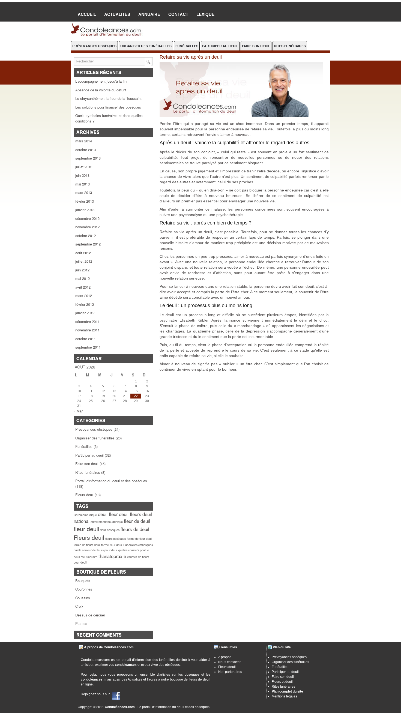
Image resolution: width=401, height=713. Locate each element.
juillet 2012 (83, 261)
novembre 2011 (87, 329)
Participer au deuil (220, 45)
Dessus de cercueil (90, 615)
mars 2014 (83, 140)
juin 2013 (82, 175)
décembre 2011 (87, 321)
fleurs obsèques (115, 539)
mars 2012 (83, 295)
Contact (178, 14)
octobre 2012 (85, 235)
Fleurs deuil (84, 494)
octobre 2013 (85, 149)
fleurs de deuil (135, 529)
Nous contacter (229, 662)
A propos (224, 657)
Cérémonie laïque (85, 515)
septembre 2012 (88, 244)
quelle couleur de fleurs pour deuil (95, 550)
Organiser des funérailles (146, 45)
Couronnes (83, 589)
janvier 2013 (84, 209)
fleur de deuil (137, 520)
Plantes (81, 623)
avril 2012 (83, 287)
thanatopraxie (112, 556)
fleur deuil (86, 529)
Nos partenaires (230, 672)
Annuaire (149, 14)
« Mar (78, 411)
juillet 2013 (83, 166)
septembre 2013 (88, 158)
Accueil (87, 14)
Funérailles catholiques (138, 545)
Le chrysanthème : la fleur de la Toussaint (108, 98)
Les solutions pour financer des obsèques (108, 107)
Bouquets (82, 580)
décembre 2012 (87, 218)
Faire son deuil (256, 45)
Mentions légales (284, 696)
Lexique (205, 14)
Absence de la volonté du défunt (100, 89)
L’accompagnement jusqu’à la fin (101, 81)
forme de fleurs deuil (87, 545)
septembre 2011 (88, 347)
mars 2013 (83, 192)
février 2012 (84, 304)
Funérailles (186, 45)
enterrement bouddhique (107, 522)
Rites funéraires (290, 45)
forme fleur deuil (111, 545)
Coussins (82, 597)
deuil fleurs (130, 514)
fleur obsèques (109, 530)
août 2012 (83, 252)
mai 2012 (82, 278)
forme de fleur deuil (139, 539)
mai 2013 (82, 184)
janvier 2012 (84, 312)
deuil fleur (108, 514)
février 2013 (84, 201)
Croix (79, 606)
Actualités (117, 14)
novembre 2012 (87, 226)
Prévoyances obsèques (94, 45)
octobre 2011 (85, 338)
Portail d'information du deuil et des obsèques (111, 480)
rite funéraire (89, 557)
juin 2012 (82, 269)
